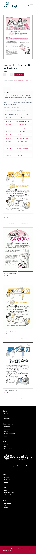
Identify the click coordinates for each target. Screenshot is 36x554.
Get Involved (7, 418)
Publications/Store (9, 492)
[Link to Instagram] (32, 552)
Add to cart (19, 74)
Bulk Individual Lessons (19, 80)
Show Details (25, 223)
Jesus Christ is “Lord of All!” (22, 121)
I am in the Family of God (22, 128)
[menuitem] (27, 5)
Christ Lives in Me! (22, 135)
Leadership (7, 479)
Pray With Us (7, 503)
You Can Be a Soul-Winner (22, 152)
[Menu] (31, 5)
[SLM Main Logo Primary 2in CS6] (15, 5)
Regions (6, 416)
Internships (7, 429)
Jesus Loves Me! (22, 155)
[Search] (27, 5)
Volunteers (7, 426)
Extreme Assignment (9, 433)
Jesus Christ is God (22, 117)
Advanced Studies (9, 495)
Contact (6, 482)
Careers (6, 431)
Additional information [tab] (18, 89)
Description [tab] (7, 89)
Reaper (6, 507)
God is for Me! (22, 124)
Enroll (5, 436)
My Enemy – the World (22, 138)
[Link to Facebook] (27, 552)
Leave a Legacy (8, 448)
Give (4, 441)
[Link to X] (29, 552)
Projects (6, 413)
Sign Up (6, 505)
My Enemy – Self (22, 141)
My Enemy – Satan (22, 145)
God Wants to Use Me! (22, 148)
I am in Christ (22, 131)
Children (26, 80)
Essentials (7, 477)
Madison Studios (8, 550)
